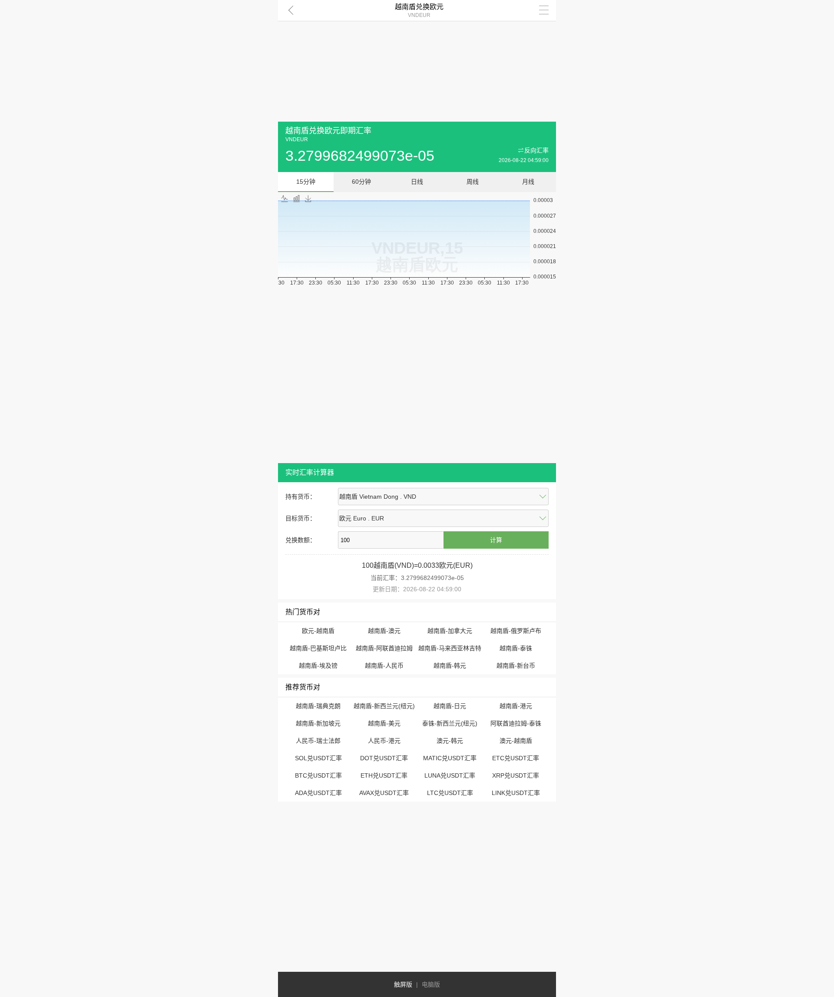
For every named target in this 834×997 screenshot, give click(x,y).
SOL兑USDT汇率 (318, 758)
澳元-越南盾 (516, 740)
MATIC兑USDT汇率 (450, 758)
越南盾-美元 (384, 723)
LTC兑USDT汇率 (450, 792)
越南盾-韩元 (450, 665)
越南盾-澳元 (384, 630)
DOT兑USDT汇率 (384, 758)
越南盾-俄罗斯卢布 (515, 630)
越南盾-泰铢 (516, 648)
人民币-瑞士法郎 (318, 740)
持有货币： (300, 496)
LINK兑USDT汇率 (516, 792)
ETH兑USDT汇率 (384, 775)
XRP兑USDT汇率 (515, 775)
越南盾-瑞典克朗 (318, 705)
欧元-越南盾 (318, 630)
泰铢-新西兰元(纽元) (449, 723)
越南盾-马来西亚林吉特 (449, 648)
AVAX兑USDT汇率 (384, 792)
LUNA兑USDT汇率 (449, 775)
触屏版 (403, 984)
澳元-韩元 (450, 740)
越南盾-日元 (450, 705)
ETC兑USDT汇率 (515, 758)
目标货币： (300, 518)
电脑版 (431, 984)
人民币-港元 (384, 740)
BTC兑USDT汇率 (318, 775)
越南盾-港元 (516, 705)
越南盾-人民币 (384, 665)
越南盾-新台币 (515, 665)
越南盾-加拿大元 (449, 630)
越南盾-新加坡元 (318, 723)
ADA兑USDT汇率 (318, 792)
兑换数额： (300, 540)
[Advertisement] (417, 61)
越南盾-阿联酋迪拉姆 (384, 648)
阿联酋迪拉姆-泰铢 (515, 723)
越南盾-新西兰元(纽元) (384, 705)
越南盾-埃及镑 (318, 665)
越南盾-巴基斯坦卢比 (318, 648)
